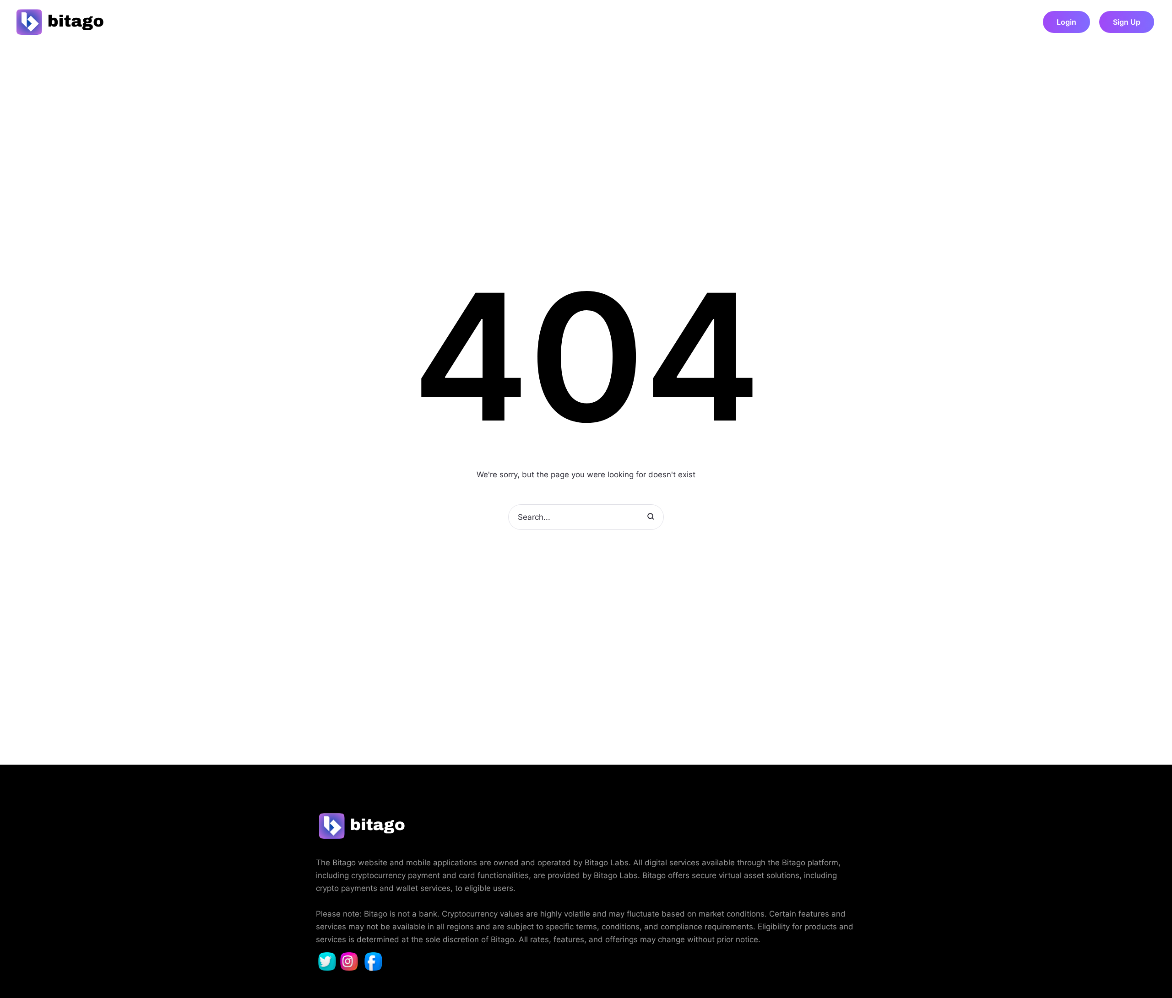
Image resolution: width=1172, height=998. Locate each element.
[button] (1066, 22)
